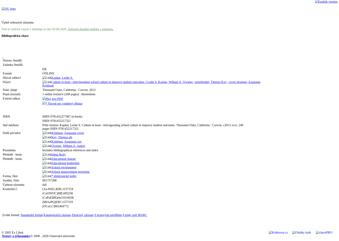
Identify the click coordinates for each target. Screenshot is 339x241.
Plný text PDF (54, 99)
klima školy (58, 154)
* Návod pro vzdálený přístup (64, 103)
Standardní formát (32, 215)
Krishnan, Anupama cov (66, 141)
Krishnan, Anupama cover (67, 133)
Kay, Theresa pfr (61, 137)
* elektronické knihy (64, 176)
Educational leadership (65, 163)
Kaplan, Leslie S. (62, 77)
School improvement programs (70, 171)
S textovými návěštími (108, 215)
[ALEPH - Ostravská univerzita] (9, 8)
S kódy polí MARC (135, 215)
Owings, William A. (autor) (68, 146)
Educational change (63, 158)
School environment (63, 167)
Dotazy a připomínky (16, 236)
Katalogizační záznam (57, 215)
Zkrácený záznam (83, 215)
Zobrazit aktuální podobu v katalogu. (91, 29)
